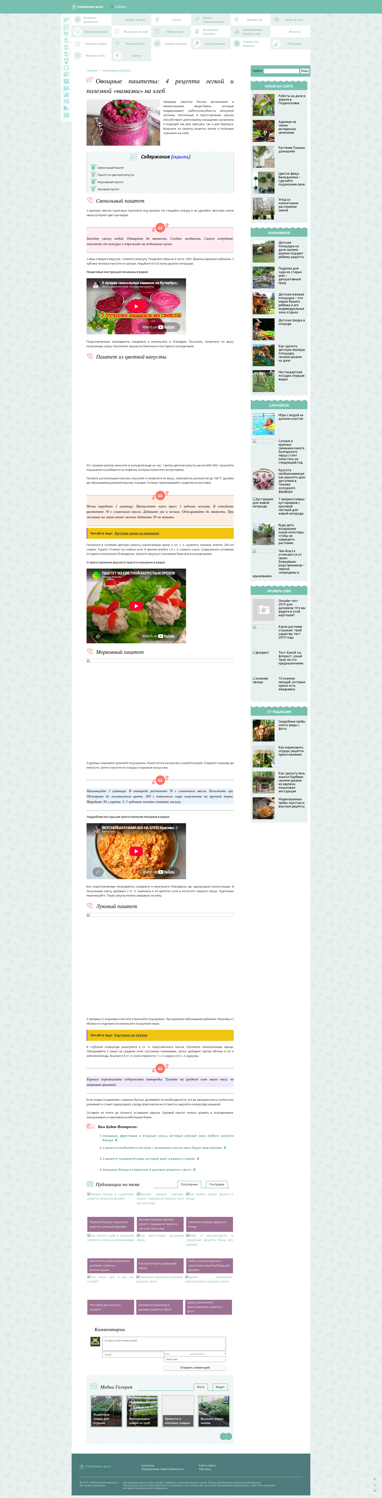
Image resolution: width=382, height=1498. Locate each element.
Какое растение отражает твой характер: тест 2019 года (290, 632)
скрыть (180, 156)
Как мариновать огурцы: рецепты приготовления (291, 751)
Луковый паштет (105, 189)
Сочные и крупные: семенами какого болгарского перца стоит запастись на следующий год (291, 451)
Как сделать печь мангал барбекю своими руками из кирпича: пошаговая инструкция (292, 782)
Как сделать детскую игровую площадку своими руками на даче (292, 353)
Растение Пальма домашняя (292, 149)
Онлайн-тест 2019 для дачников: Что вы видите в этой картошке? (292, 608)
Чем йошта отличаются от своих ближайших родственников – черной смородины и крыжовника (278, 563)
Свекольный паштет (108, 168)
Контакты (147, 1465)
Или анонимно (184, 1354)
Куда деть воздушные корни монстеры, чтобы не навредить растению (291, 534)
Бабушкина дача (90, 6)
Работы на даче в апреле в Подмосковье (292, 99)
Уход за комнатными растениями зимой (288, 205)
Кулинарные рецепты (116, 70)
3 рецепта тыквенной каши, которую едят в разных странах (148, 1158)
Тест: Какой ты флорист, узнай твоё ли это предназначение (291, 658)
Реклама (205, 1469)
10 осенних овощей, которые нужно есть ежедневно (292, 684)
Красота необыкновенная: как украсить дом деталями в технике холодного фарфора (292, 480)
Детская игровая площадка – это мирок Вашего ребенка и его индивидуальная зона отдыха (291, 303)
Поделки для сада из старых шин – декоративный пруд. (290, 275)
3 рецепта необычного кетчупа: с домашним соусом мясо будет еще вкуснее (162, 1147)
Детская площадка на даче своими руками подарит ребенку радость (291, 250)
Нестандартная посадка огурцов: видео (292, 375)
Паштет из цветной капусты (113, 175)
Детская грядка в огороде (292, 322)
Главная (92, 70)
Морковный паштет (108, 182)
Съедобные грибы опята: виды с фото (292, 725)
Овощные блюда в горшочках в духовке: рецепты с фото (146, 1169)
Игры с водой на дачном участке (291, 416)
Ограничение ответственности (162, 1469)
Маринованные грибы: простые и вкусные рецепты (292, 802)
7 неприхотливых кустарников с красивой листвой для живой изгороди (292, 506)
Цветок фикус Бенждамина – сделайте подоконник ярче (292, 179)
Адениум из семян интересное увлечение (287, 127)
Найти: (258, 71)
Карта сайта (207, 1465)
